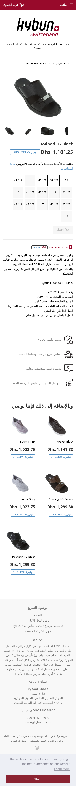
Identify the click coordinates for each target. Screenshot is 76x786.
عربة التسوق (11, 5)
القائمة (64, 5)
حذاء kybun (41, 664)
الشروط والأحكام (60, 736)
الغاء (6, 736)
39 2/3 (54, 180)
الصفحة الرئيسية (61, 63)
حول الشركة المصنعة (38, 631)
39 (66, 180)
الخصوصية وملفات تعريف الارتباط (30, 736)
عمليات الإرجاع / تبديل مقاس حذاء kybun (38, 626)
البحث (38, 615)
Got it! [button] (38, 779)
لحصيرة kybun (51, 669)
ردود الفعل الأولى (38, 620)
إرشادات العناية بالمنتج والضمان (47, 740)
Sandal (37, 247)
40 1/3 (42, 180)
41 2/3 (18, 180)
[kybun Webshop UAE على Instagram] (37, 748)
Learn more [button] (62, 769)
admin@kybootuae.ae (38, 722)
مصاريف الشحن (18, 740)
